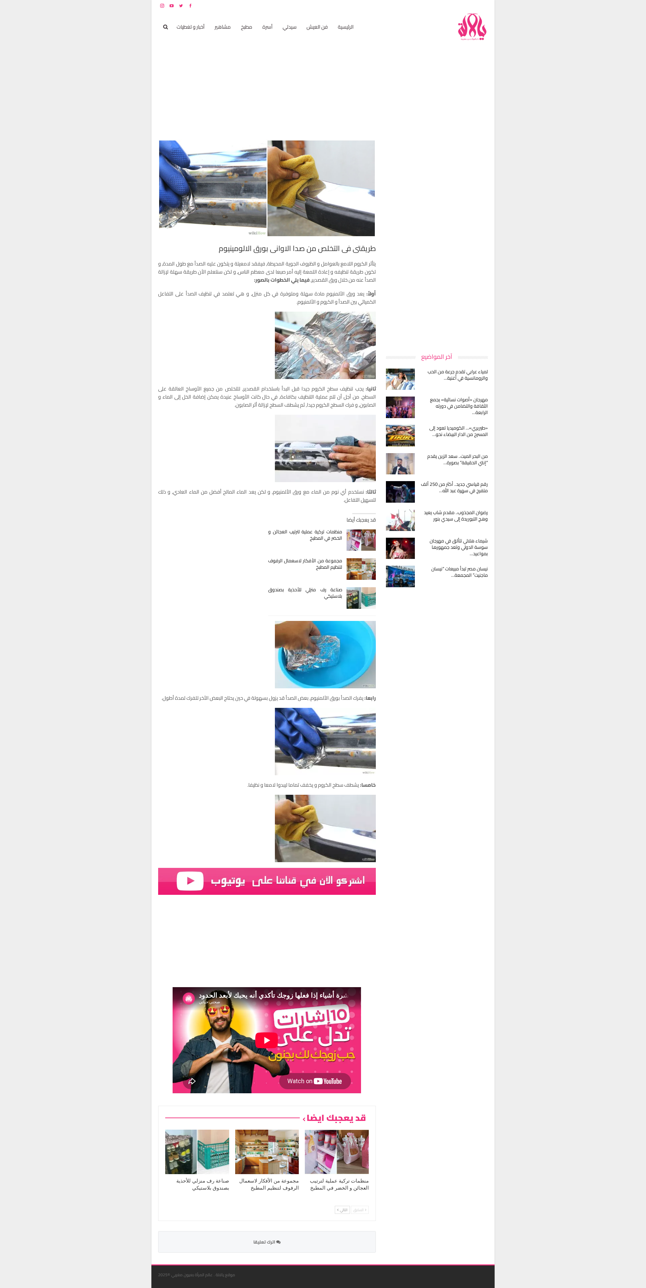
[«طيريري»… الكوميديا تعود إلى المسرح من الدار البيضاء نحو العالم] (400, 435)
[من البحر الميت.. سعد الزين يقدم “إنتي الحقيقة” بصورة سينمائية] (400, 464)
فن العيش (317, 27)
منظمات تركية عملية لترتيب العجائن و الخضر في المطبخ (305, 534)
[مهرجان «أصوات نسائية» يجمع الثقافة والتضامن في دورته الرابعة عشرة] (400, 407)
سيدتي (289, 27)
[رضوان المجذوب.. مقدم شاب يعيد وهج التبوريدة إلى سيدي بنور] (400, 520)
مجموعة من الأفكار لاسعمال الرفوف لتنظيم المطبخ (305, 563)
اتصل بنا (445, 5)
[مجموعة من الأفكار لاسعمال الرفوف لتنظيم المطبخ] (361, 569)
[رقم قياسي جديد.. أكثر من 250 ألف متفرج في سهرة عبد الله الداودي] (400, 492)
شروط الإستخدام (423, 5)
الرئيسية (346, 27)
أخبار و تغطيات (191, 27)
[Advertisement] (437, 240)
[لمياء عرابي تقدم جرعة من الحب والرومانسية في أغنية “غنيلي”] (400, 379)
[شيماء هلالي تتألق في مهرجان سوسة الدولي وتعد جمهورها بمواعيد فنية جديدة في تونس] (400, 548)
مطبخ (246, 27)
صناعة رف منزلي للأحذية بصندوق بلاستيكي (305, 592)
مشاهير (223, 27)
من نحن (482, 5)
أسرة (267, 27)
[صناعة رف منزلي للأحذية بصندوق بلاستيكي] (361, 598)
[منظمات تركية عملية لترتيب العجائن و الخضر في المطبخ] (361, 540)
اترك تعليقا (264, 1242)
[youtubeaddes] (267, 880)
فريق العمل (464, 5)
